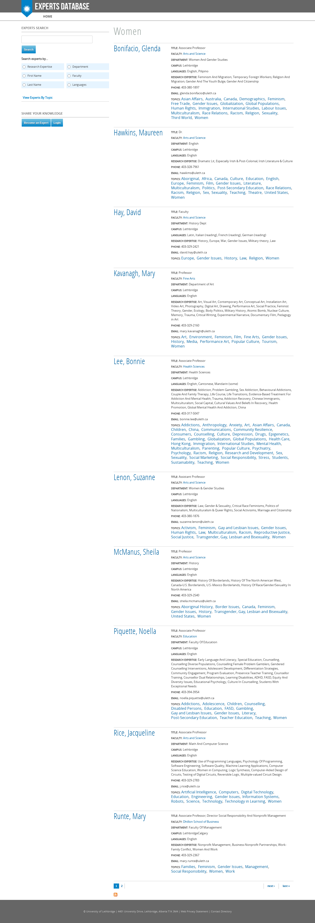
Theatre (255, 192)
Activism (188, 527)
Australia (213, 98)
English (272, 178)
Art (184, 336)
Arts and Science (194, 54)
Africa (207, 178)
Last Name (34, 85)
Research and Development (249, 452)
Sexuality (269, 113)
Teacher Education (236, 717)
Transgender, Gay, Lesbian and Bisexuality (232, 536)
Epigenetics (278, 434)
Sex (206, 192)
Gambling (196, 439)
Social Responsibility (238, 457)
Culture (236, 178)
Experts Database (62, 6)
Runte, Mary (130, 817)
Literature (252, 183)
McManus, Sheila (136, 552)
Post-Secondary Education (240, 187)
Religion (252, 113)
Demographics (252, 98)
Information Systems (260, 796)
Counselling (204, 434)
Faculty (76, 76)
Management (256, 866)
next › (271, 886)
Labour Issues (274, 108)
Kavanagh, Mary (134, 274)
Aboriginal (190, 178)
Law (243, 258)
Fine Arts (189, 278)
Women (201, 117)
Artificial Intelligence (198, 792)
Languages (79, 85)
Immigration (209, 108)
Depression (242, 434)
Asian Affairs (192, 98)
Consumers (181, 434)
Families (178, 439)
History (230, 258)
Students (280, 457)
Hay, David (127, 213)
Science (192, 801)
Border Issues (227, 606)
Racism (236, 113)
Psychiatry (261, 448)
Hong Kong (180, 443)
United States (276, 192)
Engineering (201, 796)
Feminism (276, 98)
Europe (177, 183)
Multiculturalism (185, 113)
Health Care (279, 439)
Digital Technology (257, 792)
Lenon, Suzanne (134, 478)
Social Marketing (203, 457)
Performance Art (214, 341)
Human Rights (183, 108)
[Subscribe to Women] (115, 894)
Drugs (260, 434)
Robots (177, 801)
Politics (208, 187)
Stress (264, 457)
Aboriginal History (197, 606)
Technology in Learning (245, 801)
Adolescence (213, 703)
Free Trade (180, 103)
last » (286, 886)
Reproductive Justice (272, 532)
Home (47, 16)
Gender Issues (205, 103)
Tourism (269, 341)
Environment (200, 336)
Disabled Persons (186, 708)
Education (254, 178)
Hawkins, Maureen (138, 133)
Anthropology (214, 424)
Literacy (249, 713)
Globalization (231, 103)
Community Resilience (253, 429)
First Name (34, 76)
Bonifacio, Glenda (137, 49)
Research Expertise (39, 67)
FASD (229, 708)
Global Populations (262, 103)
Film (209, 183)
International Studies (241, 108)
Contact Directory (221, 911)
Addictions (190, 424)
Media (192, 341)
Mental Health (268, 443)
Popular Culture (245, 341)
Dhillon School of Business (201, 821)
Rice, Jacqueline (134, 733)
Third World (181, 117)
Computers (228, 792)
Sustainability (182, 462)
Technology (212, 801)
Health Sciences (194, 366)
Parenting (210, 448)
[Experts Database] (26, 15)
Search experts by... (34, 59)
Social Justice (182, 536)
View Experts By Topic (38, 97)
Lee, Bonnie (129, 362)
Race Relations (215, 113)
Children (178, 429)
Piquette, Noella (135, 632)
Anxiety (235, 424)
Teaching (237, 192)
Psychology (181, 452)
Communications (216, 429)
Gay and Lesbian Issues (238, 527)
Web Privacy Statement (194, 911)
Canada (230, 98)
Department (80, 67)
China (194, 429)
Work (230, 871)
